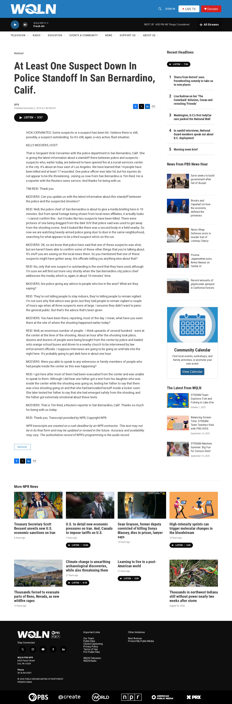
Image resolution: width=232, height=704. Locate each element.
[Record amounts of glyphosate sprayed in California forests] (178, 286)
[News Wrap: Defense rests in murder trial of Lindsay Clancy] (178, 235)
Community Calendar (192, 350)
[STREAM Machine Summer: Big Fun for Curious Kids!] (178, 449)
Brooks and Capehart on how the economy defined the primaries (200, 208)
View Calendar (192, 372)
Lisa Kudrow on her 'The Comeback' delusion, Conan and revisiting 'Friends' (193, 99)
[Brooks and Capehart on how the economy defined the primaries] (178, 206)
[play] (15, 25)
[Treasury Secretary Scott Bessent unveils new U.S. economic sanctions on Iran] (38, 505)
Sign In (170, 8)
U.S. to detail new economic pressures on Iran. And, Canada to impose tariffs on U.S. (89, 528)
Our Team (88, 638)
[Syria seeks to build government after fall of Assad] (178, 181)
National (18, 53)
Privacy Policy (90, 646)
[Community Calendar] (192, 324)
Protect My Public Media (141, 641)
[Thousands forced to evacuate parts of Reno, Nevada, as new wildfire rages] (38, 573)
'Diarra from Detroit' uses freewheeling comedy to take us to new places (193, 80)
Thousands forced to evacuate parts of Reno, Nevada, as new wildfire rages (36, 596)
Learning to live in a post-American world (137, 564)
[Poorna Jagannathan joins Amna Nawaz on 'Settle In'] (178, 260)
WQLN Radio (89, 661)
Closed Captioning (93, 644)
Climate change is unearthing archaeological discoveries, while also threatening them (88, 566)
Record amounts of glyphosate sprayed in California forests (202, 284)
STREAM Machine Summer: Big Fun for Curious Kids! (201, 447)
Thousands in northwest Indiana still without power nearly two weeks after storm (193, 596)
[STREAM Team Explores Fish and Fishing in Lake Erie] (178, 400)
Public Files (89, 641)
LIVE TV (190, 9)
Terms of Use (90, 649)
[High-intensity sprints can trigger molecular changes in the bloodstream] (193, 505)
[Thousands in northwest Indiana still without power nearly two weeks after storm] (193, 573)
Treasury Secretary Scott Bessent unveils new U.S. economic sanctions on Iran (34, 528)
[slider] (30, 24)
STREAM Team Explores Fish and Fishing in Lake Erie (202, 398)
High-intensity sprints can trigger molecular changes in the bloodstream (191, 528)
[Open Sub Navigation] (28, 35)
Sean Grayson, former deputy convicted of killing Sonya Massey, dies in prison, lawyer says (140, 530)
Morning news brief (186, 149)
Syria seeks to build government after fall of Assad (202, 179)
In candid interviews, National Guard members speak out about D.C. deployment (193, 134)
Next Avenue (135, 638)
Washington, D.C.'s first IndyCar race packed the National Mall (192, 117)
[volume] (25, 25)
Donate (212, 9)
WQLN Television (92, 658)
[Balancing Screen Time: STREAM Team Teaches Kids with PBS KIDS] (178, 423)
